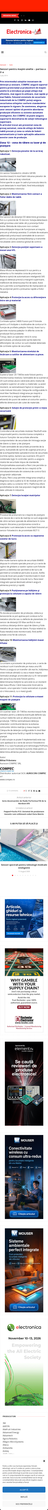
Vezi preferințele (24, 1504)
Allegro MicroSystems (13, 1441)
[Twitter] (18, 20)
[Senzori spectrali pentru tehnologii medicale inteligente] (24, 845)
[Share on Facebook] (28, 791)
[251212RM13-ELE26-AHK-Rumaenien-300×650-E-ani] (24, 1323)
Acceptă (24, 1489)
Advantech (8, 1435)
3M (4, 1423)
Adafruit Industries (12, 1429)
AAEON (6, 1426)
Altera (5, 1444)
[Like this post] (26, 791)
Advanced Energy (11, 1432)
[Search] (45, 52)
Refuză (24, 1497)
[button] (44, 1461)
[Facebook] (14, 20)
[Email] (29, 20)
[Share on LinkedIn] (36, 791)
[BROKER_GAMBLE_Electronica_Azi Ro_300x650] (24, 950)
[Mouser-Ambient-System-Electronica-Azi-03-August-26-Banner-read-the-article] (24, 1230)
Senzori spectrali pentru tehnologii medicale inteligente (24, 866)
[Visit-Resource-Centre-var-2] (24, 40)
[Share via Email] (39, 791)
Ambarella (7, 1448)
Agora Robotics (10, 1438)
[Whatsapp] (33, 20)
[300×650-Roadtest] (24, 1043)
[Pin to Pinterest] (34, 791)
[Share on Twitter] (31, 791)
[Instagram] (22, 20)
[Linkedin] (25, 20)
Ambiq (6, 1451)
